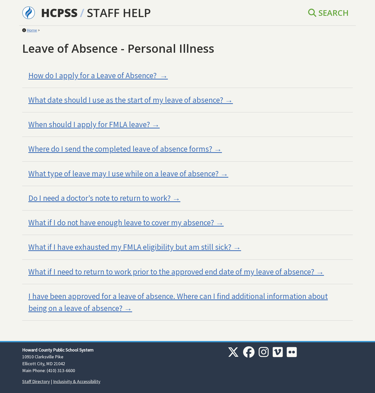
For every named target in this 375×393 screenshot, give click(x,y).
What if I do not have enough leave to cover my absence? (121, 222)
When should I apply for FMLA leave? (89, 124)
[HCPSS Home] (28, 12)
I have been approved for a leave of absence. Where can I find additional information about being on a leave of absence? (178, 302)
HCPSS (59, 12)
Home (32, 30)
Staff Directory (36, 381)
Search (332, 12)
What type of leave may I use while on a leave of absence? (123, 173)
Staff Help (119, 12)
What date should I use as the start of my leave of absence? (125, 100)
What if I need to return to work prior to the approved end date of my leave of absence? (171, 272)
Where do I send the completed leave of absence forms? (120, 149)
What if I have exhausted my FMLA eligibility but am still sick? (129, 247)
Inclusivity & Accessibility (76, 381)
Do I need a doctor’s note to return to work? (99, 198)
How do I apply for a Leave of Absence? (93, 75)
